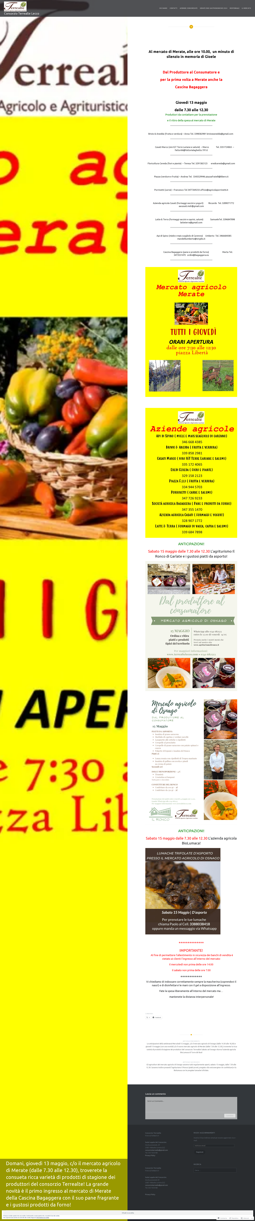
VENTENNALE (234, 8)
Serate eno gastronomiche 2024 (213, 8)
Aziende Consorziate (189, 8)
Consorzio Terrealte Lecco (21, 13)
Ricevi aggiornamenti (204, 1133)
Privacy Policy (150, 1155)
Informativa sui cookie (42, 1217)
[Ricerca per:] (215, 1170)
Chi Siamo (163, 8)
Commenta (229, 1115)
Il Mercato (246, 8)
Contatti (173, 8)
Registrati (199, 1152)
